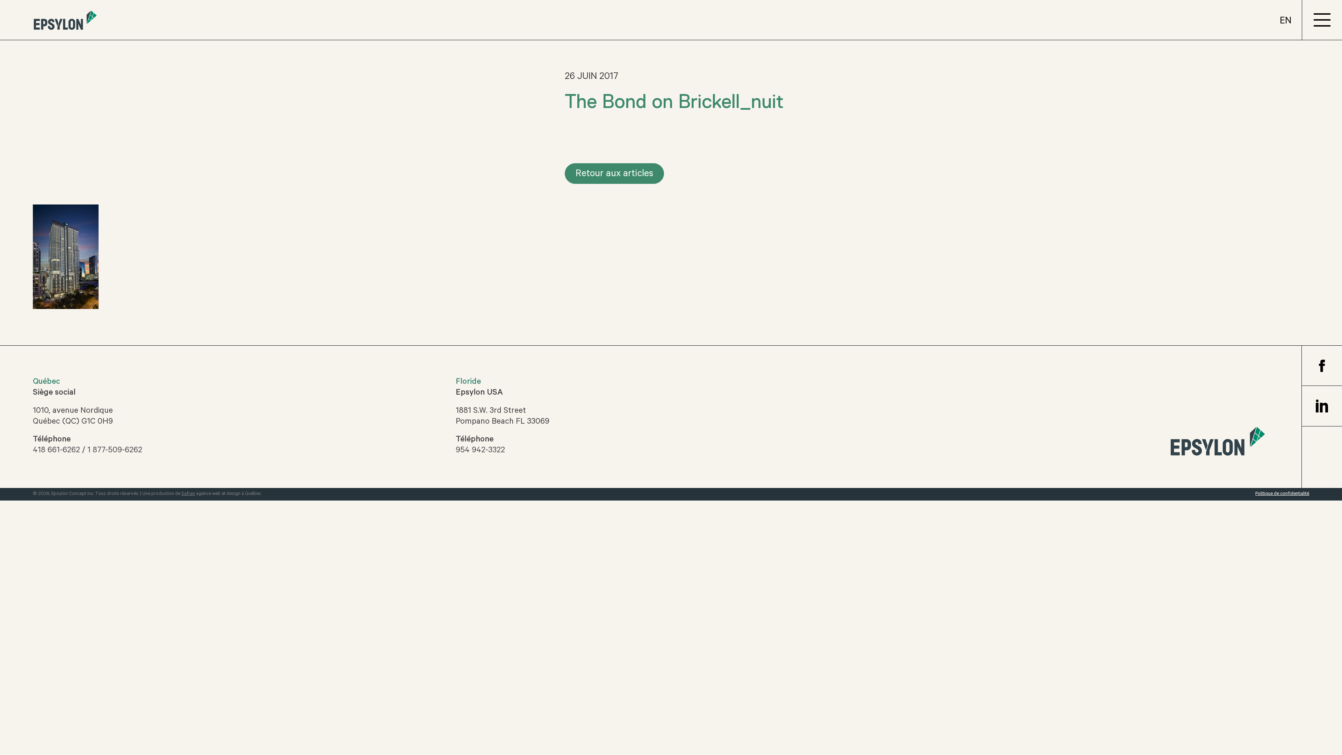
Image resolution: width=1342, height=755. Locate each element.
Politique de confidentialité (1282, 494)
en (1285, 21)
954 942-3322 (480, 450)
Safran (188, 494)
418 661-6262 (56, 450)
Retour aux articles (614, 174)
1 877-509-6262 (114, 450)
